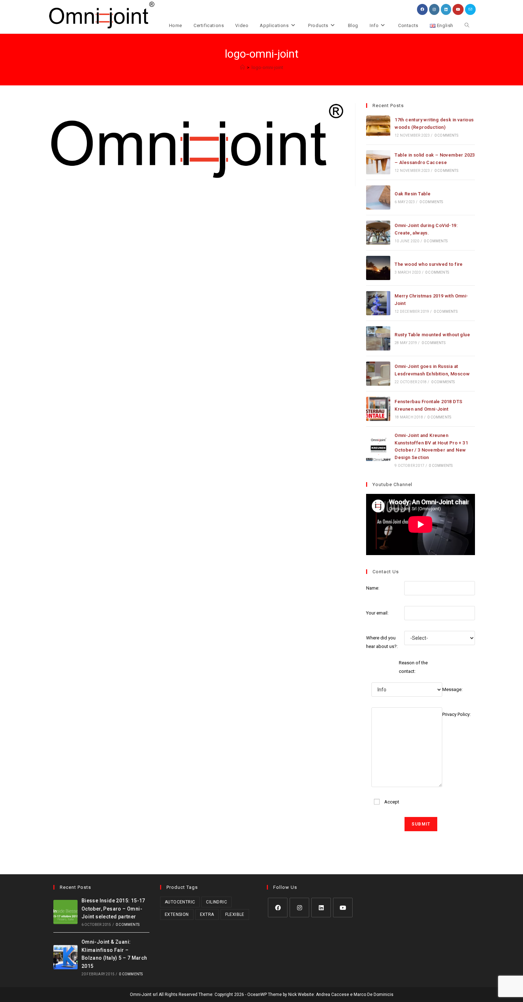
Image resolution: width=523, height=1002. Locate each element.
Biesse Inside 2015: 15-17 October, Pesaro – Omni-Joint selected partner (113, 908)
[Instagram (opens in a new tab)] (434, 9)
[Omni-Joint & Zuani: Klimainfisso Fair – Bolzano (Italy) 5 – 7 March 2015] (65, 957)
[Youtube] (343, 907)
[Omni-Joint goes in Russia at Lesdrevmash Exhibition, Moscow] (378, 374)
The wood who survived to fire (429, 264)
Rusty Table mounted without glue (432, 334)
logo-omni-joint (267, 67)
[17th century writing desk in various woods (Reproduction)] (378, 127)
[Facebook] (277, 907)
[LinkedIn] (321, 907)
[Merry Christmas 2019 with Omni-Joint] (378, 303)
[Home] (242, 67)
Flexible (234, 914)
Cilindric (216, 902)
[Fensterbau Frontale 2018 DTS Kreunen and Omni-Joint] (378, 409)
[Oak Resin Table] (378, 197)
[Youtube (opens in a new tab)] (458, 9)
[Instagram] (299, 907)
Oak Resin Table (412, 193)
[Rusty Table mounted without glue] (378, 338)
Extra (207, 914)
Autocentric (180, 902)
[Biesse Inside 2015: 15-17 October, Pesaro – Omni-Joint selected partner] (65, 912)
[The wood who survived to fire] (378, 268)
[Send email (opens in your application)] (470, 9)
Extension (177, 914)
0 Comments (446, 135)
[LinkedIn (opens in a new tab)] (446, 9)
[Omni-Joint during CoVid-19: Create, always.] (378, 233)
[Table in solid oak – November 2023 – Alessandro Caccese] (378, 162)
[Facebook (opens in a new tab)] (422, 9)
